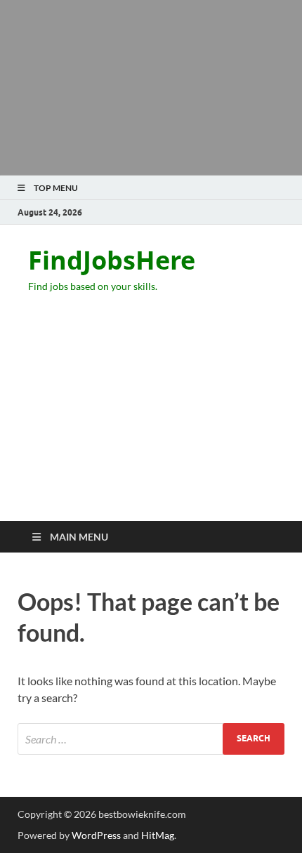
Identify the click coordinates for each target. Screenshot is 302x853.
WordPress (96, 835)
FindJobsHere (111, 260)
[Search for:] (151, 739)
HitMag (157, 835)
